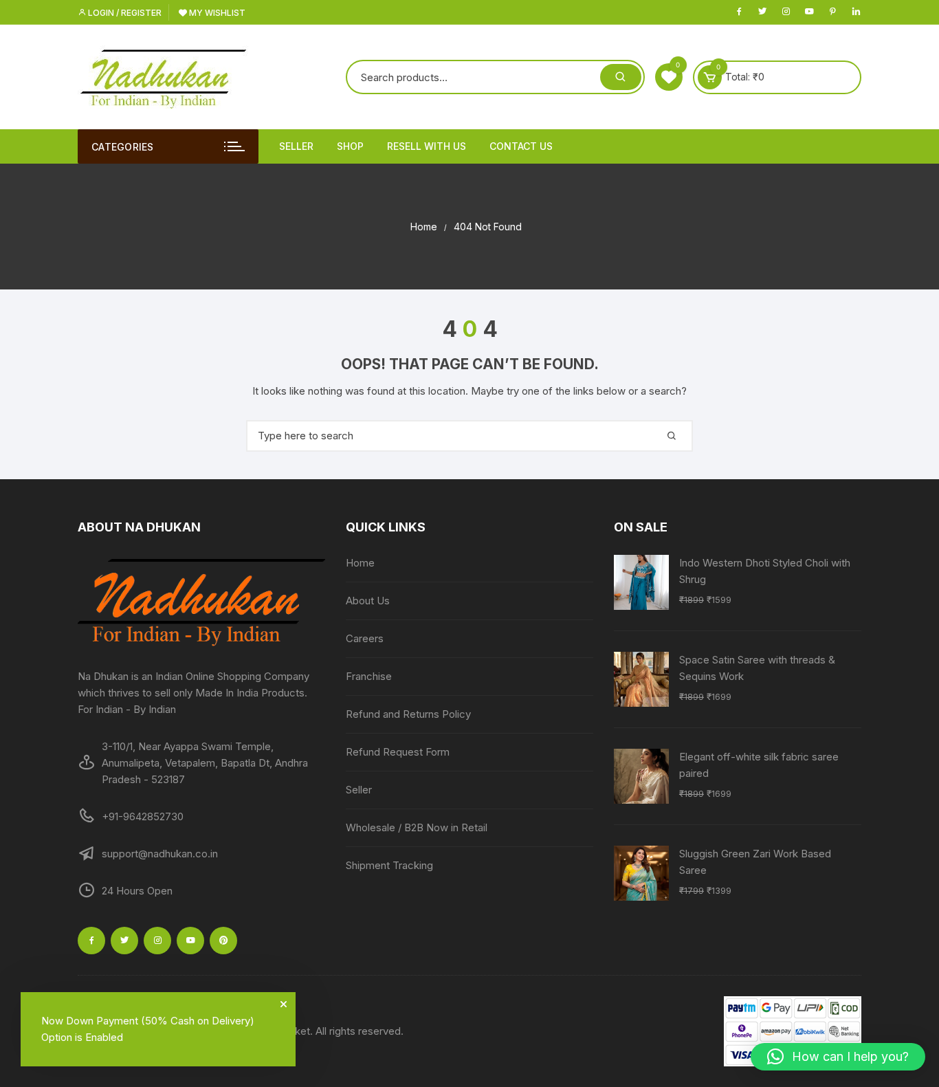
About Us (368, 600)
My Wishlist (216, 13)
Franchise (369, 676)
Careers (365, 638)
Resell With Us (426, 146)
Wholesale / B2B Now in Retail (416, 827)
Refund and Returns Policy (408, 714)
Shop (350, 146)
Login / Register (124, 13)
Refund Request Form (398, 751)
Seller (296, 146)
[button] (838, 1056)
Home (360, 562)
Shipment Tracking (389, 865)
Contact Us (521, 146)
